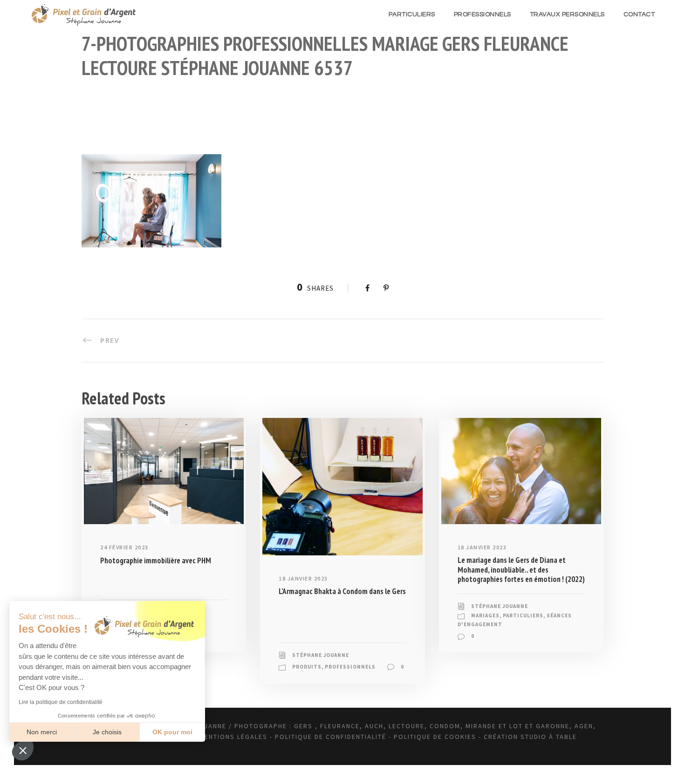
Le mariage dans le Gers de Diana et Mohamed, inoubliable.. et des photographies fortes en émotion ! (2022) (521, 569)
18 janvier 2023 (303, 578)
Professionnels (482, 14)
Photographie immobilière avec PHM (155, 560)
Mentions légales (233, 736)
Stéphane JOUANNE (320, 655)
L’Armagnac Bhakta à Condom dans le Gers (342, 591)
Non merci (42, 732)
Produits (307, 666)
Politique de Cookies (435, 736)
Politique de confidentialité (330, 736)
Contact (639, 14)
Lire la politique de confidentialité (61, 702)
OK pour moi (172, 732)
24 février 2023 (124, 547)
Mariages (485, 615)
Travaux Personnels (567, 14)
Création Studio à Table (530, 736)
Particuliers (412, 14)
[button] (23, 750)
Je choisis (107, 732)
